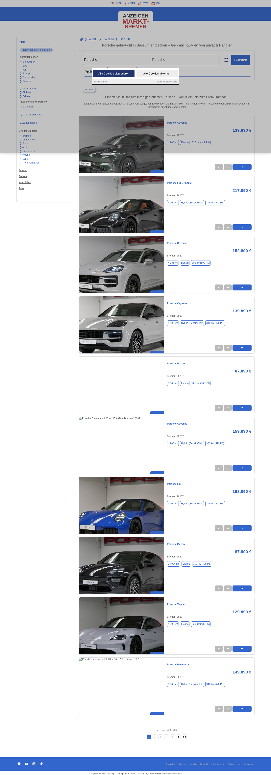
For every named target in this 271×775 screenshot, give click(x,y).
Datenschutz (234, 764)
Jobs (21, 188)
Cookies (248, 764)
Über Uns (205, 764)
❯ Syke (24, 159)
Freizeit (23, 176)
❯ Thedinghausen (29, 162)
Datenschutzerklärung (166, 81)
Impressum (219, 764)
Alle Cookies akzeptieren (113, 73)
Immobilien (25, 182)
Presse (182, 764)
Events (23, 170)
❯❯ (184, 736)
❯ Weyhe (25, 155)
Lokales (193, 764)
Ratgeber (171, 764)
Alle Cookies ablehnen (157, 73)
